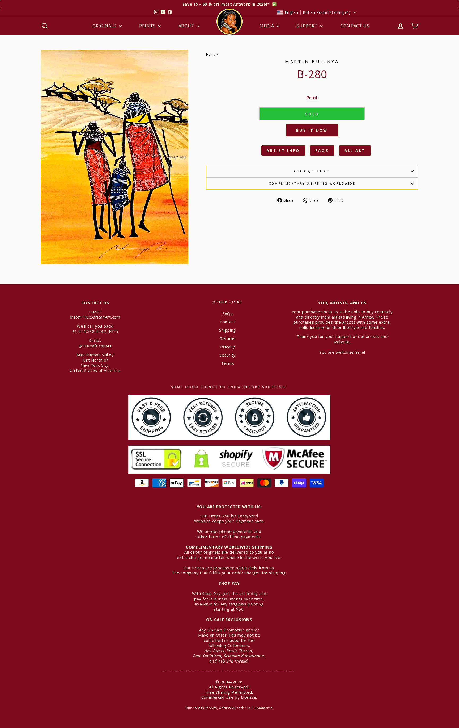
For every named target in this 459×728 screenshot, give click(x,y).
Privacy (227, 346)
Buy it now (312, 130)
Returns (228, 338)
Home (211, 54)
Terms (227, 363)
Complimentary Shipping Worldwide (312, 183)
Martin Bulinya (312, 62)
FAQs (322, 150)
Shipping (227, 330)
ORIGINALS (105, 26)
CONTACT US (355, 26)
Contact (227, 321)
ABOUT (187, 26)
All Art (355, 150)
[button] (316, 12)
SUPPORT (308, 26)
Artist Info (283, 150)
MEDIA (267, 26)
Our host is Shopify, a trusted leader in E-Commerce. (229, 708)
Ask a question (312, 171)
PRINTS (148, 26)
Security (227, 355)
